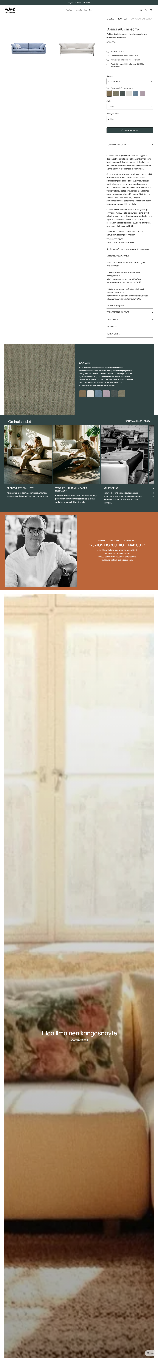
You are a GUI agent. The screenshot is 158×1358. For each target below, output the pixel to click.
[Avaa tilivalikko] (145, 9)
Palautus (112, 326)
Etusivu (110, 18)
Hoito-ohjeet (114, 334)
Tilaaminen (112, 319)
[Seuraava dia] (150, 2)
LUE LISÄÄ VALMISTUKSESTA (137, 421)
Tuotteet (122, 18)
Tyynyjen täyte (113, 113)
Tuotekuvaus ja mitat (118, 144)
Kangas (110, 76)
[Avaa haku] (140, 9)
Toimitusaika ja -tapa (118, 312)
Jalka (109, 101)
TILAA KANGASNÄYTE (79, 1039)
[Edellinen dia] (5, 2)
